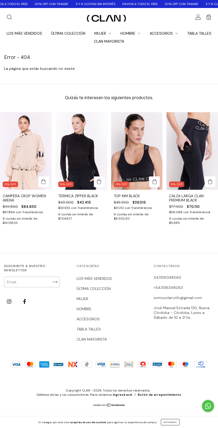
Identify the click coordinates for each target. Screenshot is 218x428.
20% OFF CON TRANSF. (39, 4)
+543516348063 (168, 287)
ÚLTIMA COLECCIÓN (68, 33)
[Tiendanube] (109, 405)
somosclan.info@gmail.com (178, 297)
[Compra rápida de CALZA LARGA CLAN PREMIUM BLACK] (210, 181)
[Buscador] (9, 17)
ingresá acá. (123, 395)
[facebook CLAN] (24, 301)
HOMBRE (128, 33)
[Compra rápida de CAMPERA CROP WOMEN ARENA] (43, 181)
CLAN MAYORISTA (109, 41)
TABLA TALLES (199, 33)
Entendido (170, 422)
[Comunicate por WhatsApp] (208, 406)
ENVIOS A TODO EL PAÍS (128, 4)
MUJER (100, 33)
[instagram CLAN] (9, 301)
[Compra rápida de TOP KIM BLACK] (154, 181)
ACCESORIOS (162, 33)
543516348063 (167, 277)
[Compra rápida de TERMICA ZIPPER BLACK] (99, 181)
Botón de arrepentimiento (159, 395)
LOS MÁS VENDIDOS (24, 33)
